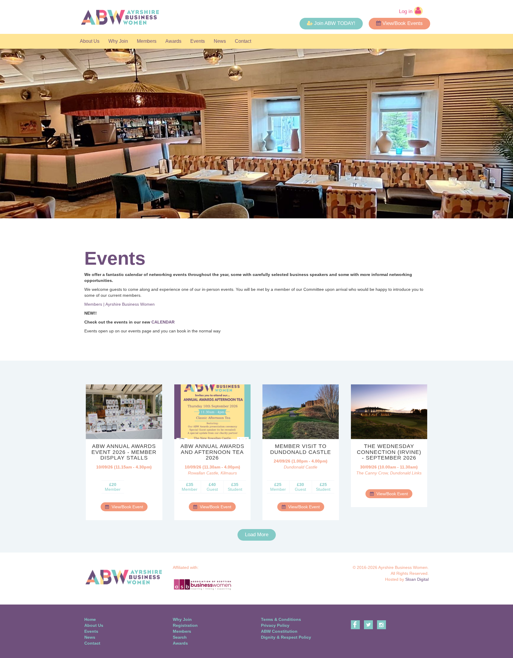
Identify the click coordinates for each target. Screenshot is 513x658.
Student (235, 487)
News (220, 41)
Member (113, 487)
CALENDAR (163, 322)
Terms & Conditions (281, 619)
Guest (212, 487)
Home (90, 619)
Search (180, 637)
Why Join (118, 41)
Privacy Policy (275, 625)
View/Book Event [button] (126, 506)
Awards (173, 41)
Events (197, 41)
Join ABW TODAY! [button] (334, 23)
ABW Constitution (279, 631)
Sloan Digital (417, 579)
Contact (243, 41)
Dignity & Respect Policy (286, 637)
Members (146, 41)
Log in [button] (406, 11)
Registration (185, 625)
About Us (89, 41)
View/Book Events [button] (402, 23)
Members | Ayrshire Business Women (119, 304)
